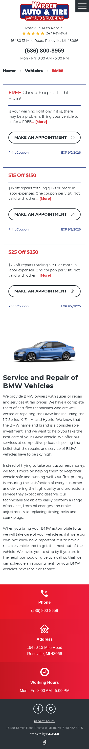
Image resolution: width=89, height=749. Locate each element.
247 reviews (56, 33)
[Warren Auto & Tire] (44, 11)
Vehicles (34, 71)
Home (9, 71)
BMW (57, 71)
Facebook (38, 708)
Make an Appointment (41, 138)
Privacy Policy (44, 721)
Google (50, 708)
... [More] (39, 122)
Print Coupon (18, 152)
